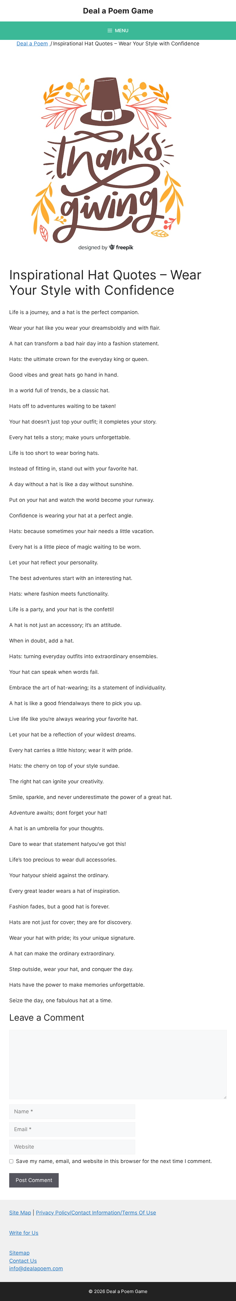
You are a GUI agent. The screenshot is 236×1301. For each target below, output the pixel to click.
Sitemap (19, 1253)
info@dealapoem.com (36, 1268)
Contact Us (23, 1261)
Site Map (20, 1213)
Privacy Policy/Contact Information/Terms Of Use (96, 1213)
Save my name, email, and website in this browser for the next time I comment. (114, 1161)
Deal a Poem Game (118, 10)
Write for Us (23, 1233)
